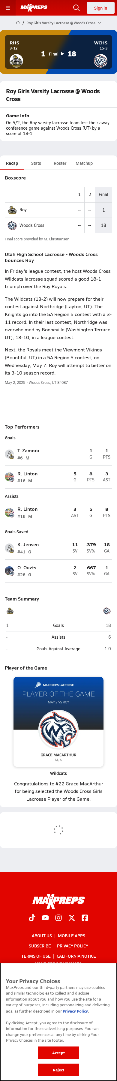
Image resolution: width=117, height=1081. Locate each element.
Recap (12, 163)
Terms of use (36, 956)
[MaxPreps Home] (33, 8)
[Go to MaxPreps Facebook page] (84, 918)
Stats (36, 163)
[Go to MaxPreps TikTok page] (32, 918)
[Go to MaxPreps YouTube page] (45, 918)
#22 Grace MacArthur (79, 783)
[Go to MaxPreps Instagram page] (58, 918)
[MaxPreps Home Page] (18, 23)
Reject (58, 1070)
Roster (60, 163)
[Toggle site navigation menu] (8, 8)
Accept (58, 1052)
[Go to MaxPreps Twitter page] (71, 918)
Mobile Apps (71, 935)
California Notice (76, 956)
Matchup (84, 163)
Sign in (100, 8)
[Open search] (76, 8)
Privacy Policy (72, 946)
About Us (42, 935)
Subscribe (40, 946)
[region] (58, 1022)
